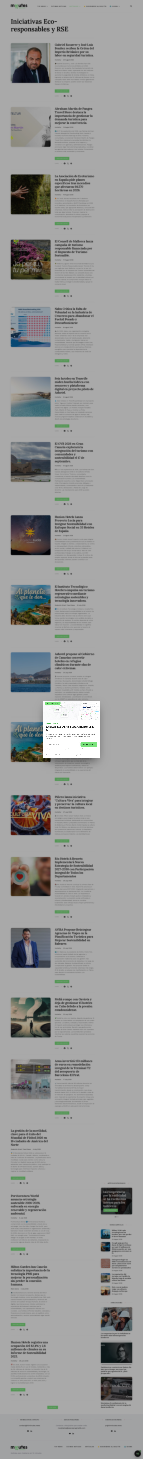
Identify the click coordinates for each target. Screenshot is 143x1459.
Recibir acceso (89, 744)
